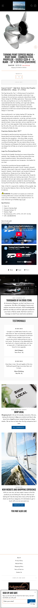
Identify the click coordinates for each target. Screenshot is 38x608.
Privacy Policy (19, 560)
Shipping (13, 67)
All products (18, 427)
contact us (18, 505)
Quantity (19, 73)
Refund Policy (19, 563)
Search (19, 558)
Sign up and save (19, 578)
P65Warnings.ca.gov (20, 199)
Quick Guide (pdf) (7, 221)
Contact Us (19, 572)
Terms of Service (19, 569)
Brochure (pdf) (5, 223)
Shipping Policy (19, 566)
